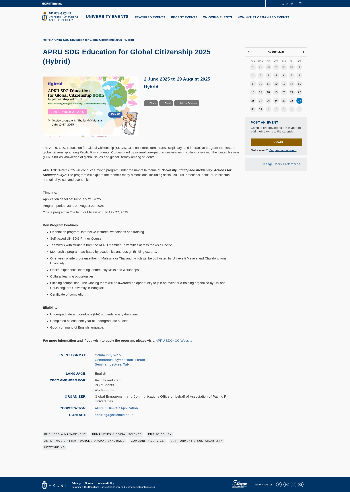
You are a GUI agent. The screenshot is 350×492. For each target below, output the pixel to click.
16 (252, 92)
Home (47, 39)
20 (283, 92)
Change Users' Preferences (281, 164)
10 (260, 83)
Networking (54, 447)
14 (291, 83)
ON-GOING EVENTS (217, 17)
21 (291, 92)
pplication (130, 408)
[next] (303, 52)
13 (283, 83)
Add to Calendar (189, 103)
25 (268, 100)
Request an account (282, 150)
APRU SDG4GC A (109, 408)
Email (168, 103)
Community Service (147, 441)
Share (153, 103)
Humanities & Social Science (117, 434)
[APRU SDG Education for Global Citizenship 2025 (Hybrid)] (91, 106)
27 (260, 67)
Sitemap (89, 483)
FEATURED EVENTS (150, 17)
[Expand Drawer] (272, 4)
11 (268, 83)
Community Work (108, 355)
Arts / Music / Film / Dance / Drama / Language (84, 441)
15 (299, 83)
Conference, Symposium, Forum (120, 360)
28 (268, 67)
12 (276, 83)
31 (291, 67)
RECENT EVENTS (184, 17)
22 (299, 92)
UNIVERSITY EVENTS (107, 16)
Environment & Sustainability (196, 441)
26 (252, 67)
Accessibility (106, 483)
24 (260, 100)
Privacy (76, 483)
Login (278, 141)
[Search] (302, 19)
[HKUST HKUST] (60, 16)
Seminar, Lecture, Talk (112, 364)
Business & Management (65, 434)
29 (276, 67)
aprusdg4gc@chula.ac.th (114, 415)
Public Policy (160, 434)
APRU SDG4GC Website (174, 340)
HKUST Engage (52, 3)
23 (252, 100)
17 (260, 92)
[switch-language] (302, 3)
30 (283, 67)
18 (268, 92)
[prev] (248, 52)
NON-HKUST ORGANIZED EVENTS (263, 17)
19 (276, 92)
